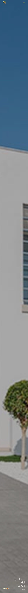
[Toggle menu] (23, 3)
